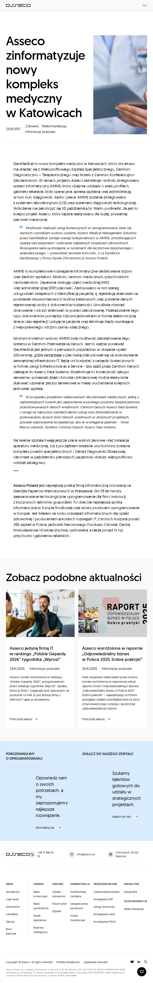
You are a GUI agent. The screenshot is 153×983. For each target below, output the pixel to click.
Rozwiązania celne (104, 914)
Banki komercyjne (41, 894)
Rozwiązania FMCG (105, 921)
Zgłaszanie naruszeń (96, 962)
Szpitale (56, 911)
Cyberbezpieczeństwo (107, 892)
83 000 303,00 (23, 975)
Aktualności (13, 892)
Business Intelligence (40, 930)
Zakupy (10, 921)
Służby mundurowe (77, 918)
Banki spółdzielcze (41, 906)
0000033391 (98, 972)
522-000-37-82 (89, 969)
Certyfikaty (12, 914)
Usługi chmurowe (104, 906)
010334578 (109, 969)
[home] (18, 5)
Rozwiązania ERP (103, 899)
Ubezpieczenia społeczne (79, 906)
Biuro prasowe (11, 931)
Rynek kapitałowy (40, 918)
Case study (12, 899)
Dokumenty (13, 906)
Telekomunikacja (133, 909)
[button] (145, 5)
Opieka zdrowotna (58, 894)
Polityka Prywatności (68, 962)
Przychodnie (59, 903)
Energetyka (130, 892)
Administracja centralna (78, 894)
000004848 (71, 975)
